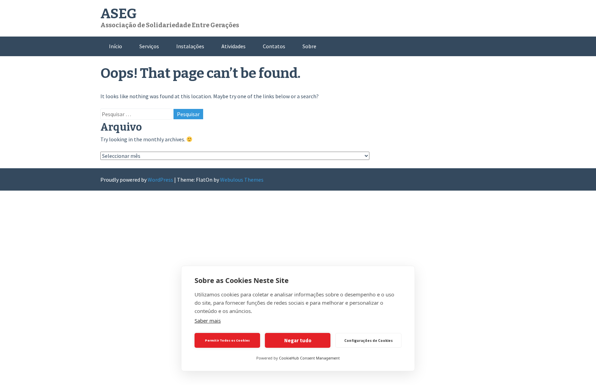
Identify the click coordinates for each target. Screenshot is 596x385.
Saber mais (208, 320)
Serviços (149, 46)
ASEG (118, 14)
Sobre (309, 46)
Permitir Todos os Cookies (227, 340)
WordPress (160, 179)
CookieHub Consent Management (309, 358)
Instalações (190, 46)
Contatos (274, 46)
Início (115, 46)
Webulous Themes (242, 179)
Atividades (233, 46)
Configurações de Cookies (368, 340)
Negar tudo (297, 340)
